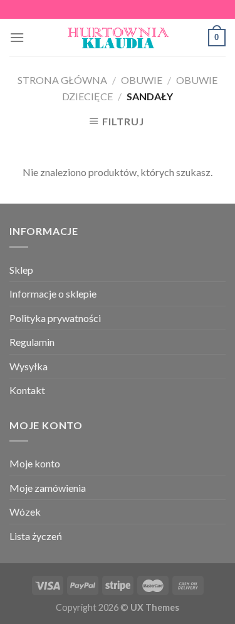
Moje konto (34, 463)
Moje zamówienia (47, 488)
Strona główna (62, 80)
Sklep (21, 270)
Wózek (25, 511)
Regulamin (32, 342)
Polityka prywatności (55, 318)
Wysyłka (28, 366)
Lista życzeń (35, 536)
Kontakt (27, 390)
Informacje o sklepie (53, 293)
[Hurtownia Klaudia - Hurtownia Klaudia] (117, 37)
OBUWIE (141, 80)
